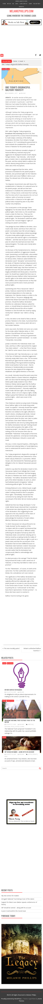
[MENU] (1, 55)
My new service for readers (13, 690)
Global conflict (24, 3)
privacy (35, 754)
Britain (9, 3)
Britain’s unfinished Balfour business (32, 649)
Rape (6, 756)
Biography (21, 6)
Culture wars (10, 701)
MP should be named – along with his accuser (19, 752)
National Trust (9, 726)
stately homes (19, 726)
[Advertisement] (21, 40)
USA (13, 3)
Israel (16, 3)
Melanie (23, 93)
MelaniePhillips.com (21, 11)
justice (30, 754)
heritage (30, 724)
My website (10, 663)
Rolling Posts (36, 3)
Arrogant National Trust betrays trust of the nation (20, 721)
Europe (30, 3)
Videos (4, 3)
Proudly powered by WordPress (11, 999)
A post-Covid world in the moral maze (13, 911)
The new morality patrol (11, 648)
